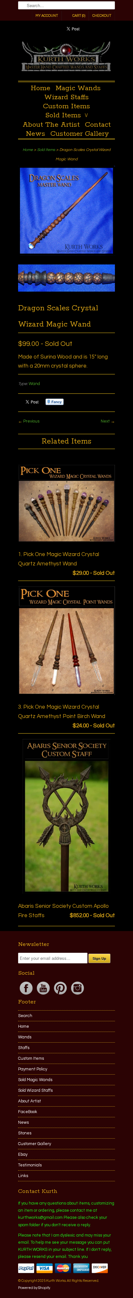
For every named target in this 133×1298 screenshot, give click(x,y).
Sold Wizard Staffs (35, 1090)
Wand (34, 383)
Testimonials (30, 1165)
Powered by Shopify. (34, 1288)
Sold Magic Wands (35, 1080)
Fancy (55, 402)
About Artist (29, 1101)
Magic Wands (78, 88)
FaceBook (27, 1112)
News (35, 133)
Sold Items (66, 115)
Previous (31, 421)
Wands (24, 1037)
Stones (24, 1133)
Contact (98, 124)
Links (23, 1176)
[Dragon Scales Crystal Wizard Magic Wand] (66, 212)
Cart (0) (78, 15)
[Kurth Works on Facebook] (26, 994)
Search (25, 1016)
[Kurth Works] (66, 58)
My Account (47, 15)
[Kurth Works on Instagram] (77, 994)
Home (40, 88)
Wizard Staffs (66, 97)
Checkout (101, 15)
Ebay (22, 1154)
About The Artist (51, 124)
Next (105, 421)
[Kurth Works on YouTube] (43, 994)
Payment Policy (32, 1069)
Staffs (23, 1048)
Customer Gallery (79, 133)
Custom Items (66, 106)
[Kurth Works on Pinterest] (60, 994)
